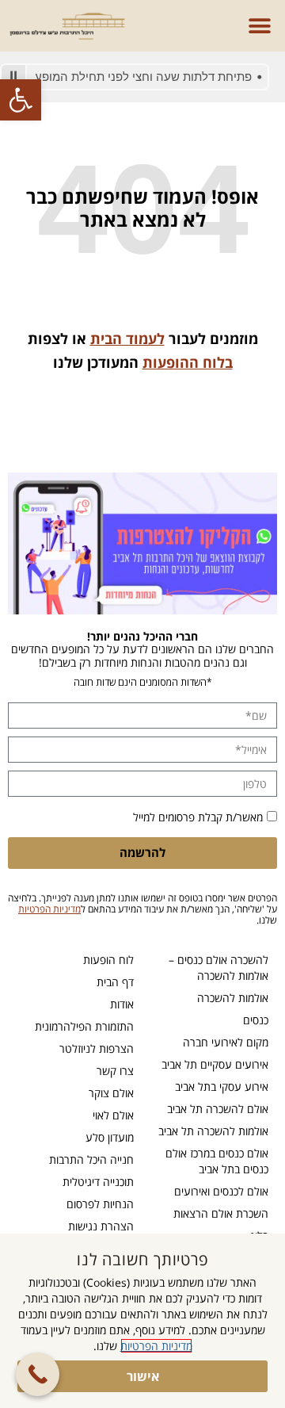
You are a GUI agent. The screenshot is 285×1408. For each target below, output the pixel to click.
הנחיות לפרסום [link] (100, 1203)
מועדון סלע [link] (110, 1137)
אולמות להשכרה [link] (232, 997)
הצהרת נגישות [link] (101, 1226)
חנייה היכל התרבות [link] (91, 1159)
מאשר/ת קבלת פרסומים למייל (198, 817)
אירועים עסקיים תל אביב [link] (215, 1064)
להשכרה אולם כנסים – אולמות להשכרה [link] (218, 967)
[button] (259, 26)
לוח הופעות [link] (108, 959)
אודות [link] (122, 1004)
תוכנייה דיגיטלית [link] (98, 1181)
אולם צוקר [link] (111, 1092)
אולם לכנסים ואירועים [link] (221, 1191)
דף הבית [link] (115, 981)
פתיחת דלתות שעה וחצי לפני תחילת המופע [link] (152, 76)
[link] (20, 100)
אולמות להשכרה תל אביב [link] (213, 1130)
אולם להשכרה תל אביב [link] (217, 1108)
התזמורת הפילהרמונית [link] (84, 1026)
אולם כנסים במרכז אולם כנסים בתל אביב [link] (216, 1161)
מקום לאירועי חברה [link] (225, 1042)
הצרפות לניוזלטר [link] (96, 1048)
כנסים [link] (255, 1019)
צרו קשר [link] (115, 1070)
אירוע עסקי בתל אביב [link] (221, 1086)
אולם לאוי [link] (113, 1115)
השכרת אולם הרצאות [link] (220, 1213)
